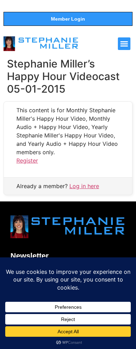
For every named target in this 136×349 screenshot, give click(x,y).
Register (27, 160)
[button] (124, 43)
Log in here (84, 186)
